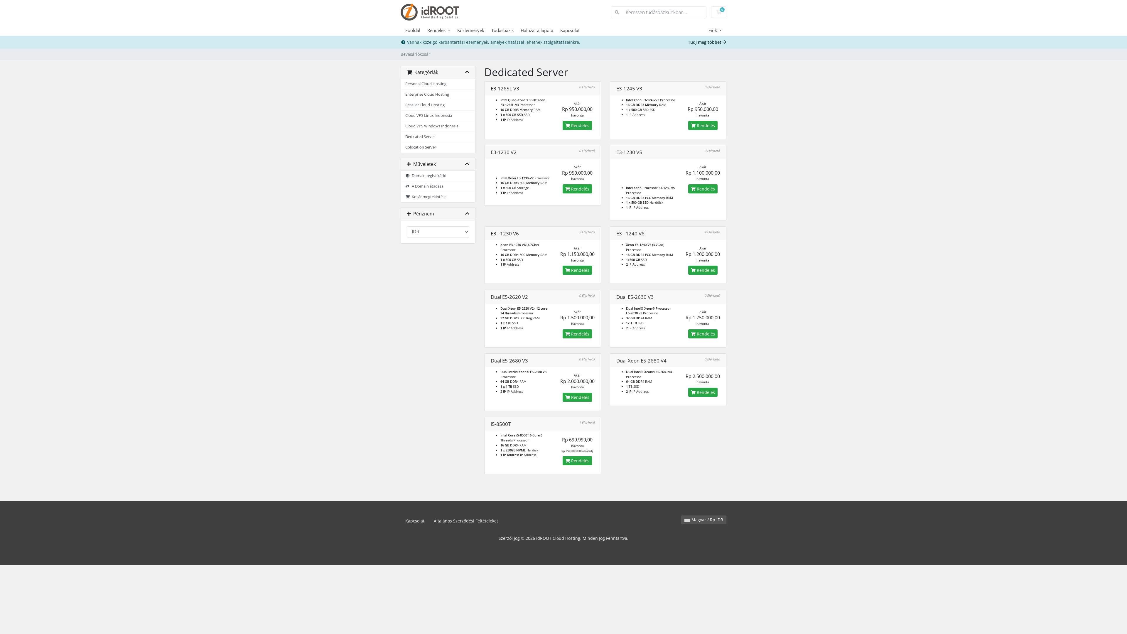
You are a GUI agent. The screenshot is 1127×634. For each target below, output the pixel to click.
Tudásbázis (502, 30)
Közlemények (470, 30)
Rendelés (437, 30)
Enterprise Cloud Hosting (427, 94)
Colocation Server (420, 147)
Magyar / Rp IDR (706, 519)
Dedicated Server (420, 136)
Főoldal (412, 30)
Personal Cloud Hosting (425, 83)
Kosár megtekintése (428, 196)
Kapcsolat (570, 30)
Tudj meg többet (705, 42)
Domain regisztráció (428, 175)
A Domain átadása (426, 186)
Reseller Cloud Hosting (425, 104)
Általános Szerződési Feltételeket (466, 521)
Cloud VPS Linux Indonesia (428, 115)
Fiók (713, 30)
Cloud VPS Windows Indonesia (431, 126)
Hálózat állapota (537, 30)
